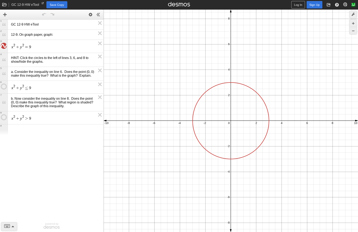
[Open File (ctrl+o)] (4, 5)
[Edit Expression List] (90, 14)
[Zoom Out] (353, 30)
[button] (328, 5)
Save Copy (57, 4)
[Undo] (44, 14)
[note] (43, 4)
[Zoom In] (353, 23)
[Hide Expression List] (98, 14)
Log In (298, 4)
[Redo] (52, 14)
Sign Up (314, 4)
